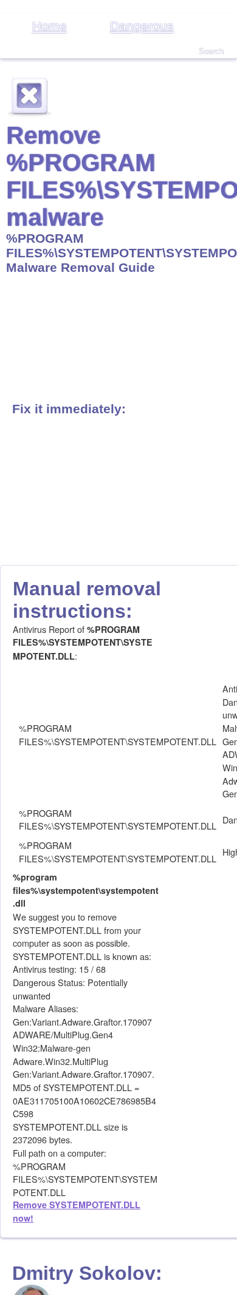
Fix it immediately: (69, 409)
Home (49, 26)
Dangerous (142, 26)
